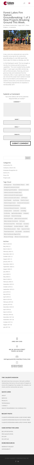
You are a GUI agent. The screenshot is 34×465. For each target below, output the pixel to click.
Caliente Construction (11, 25)
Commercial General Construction (12, 205)
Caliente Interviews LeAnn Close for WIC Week (16, 417)
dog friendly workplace (16, 213)
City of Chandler (7, 200)
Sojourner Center (25, 229)
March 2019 (6, 299)
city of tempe (16, 200)
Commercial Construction (23, 203)
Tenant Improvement (9, 231)
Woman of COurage (8, 236)
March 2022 (6, 249)
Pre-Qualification (7, 434)
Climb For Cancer (25, 200)
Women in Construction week (21, 236)
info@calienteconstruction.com (17, 359)
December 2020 (7, 264)
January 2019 (7, 304)
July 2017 (5, 327)
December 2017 (7, 317)
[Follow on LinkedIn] (18, 461)
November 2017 (7, 319)
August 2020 (6, 269)
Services (4, 398)
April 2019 (6, 297)
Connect (4, 405)
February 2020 (7, 281)
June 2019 (6, 292)
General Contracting (16, 216)
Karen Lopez (19, 223)
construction (16, 210)
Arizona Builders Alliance (19, 184)
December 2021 (7, 254)
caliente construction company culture (13, 192)
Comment (17, 102)
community (23, 208)
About (4, 395)
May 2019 (6, 294)
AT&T (27, 184)
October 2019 (7, 287)
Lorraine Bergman (8, 226)
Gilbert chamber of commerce (11, 221)
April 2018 (6, 309)
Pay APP (4, 436)
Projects (5, 27)
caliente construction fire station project (13, 195)
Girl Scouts (22, 221)
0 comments (12, 27)
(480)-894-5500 (17, 341)
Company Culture (8, 168)
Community (6, 165)
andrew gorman (7, 184)
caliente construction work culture (12, 197)
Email (17, 127)
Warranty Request (8, 446)
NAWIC (26, 226)
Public (18, 229)
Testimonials (6, 403)
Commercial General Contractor (11, 208)
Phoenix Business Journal (10, 229)
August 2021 (6, 259)
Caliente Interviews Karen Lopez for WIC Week (16, 422)
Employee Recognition (9, 170)
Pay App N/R (5, 439)
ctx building (23, 210)
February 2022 (7, 251)
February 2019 (7, 302)
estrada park (7, 216)
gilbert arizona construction (21, 218)
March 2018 (6, 312)
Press (27, 25)
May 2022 (6, 246)
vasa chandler (18, 231)
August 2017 (6, 324)
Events (5, 173)
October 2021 (7, 256)
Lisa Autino (26, 223)
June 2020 (6, 274)
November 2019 (7, 284)
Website (17, 134)
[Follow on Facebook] (16, 461)
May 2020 (6, 276)
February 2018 (7, 314)
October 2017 (7, 322)
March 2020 (6, 279)
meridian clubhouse (18, 226)
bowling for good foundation (10, 190)
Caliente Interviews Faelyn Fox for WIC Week (16, 420)
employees (26, 213)
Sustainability (6, 449)
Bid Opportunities (7, 431)
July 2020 (5, 271)
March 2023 (6, 244)
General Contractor (8, 218)
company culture (8, 210)
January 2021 (7, 261)
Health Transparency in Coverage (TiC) (14, 408)
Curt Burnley (7, 213)
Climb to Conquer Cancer (10, 203)
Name (17, 119)
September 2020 (7, 266)
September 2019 (7, 289)
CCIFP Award (24, 197)
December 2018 (7, 307)
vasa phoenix (26, 231)
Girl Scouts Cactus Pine (9, 223)
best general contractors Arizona (11, 187)
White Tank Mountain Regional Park (12, 234)
